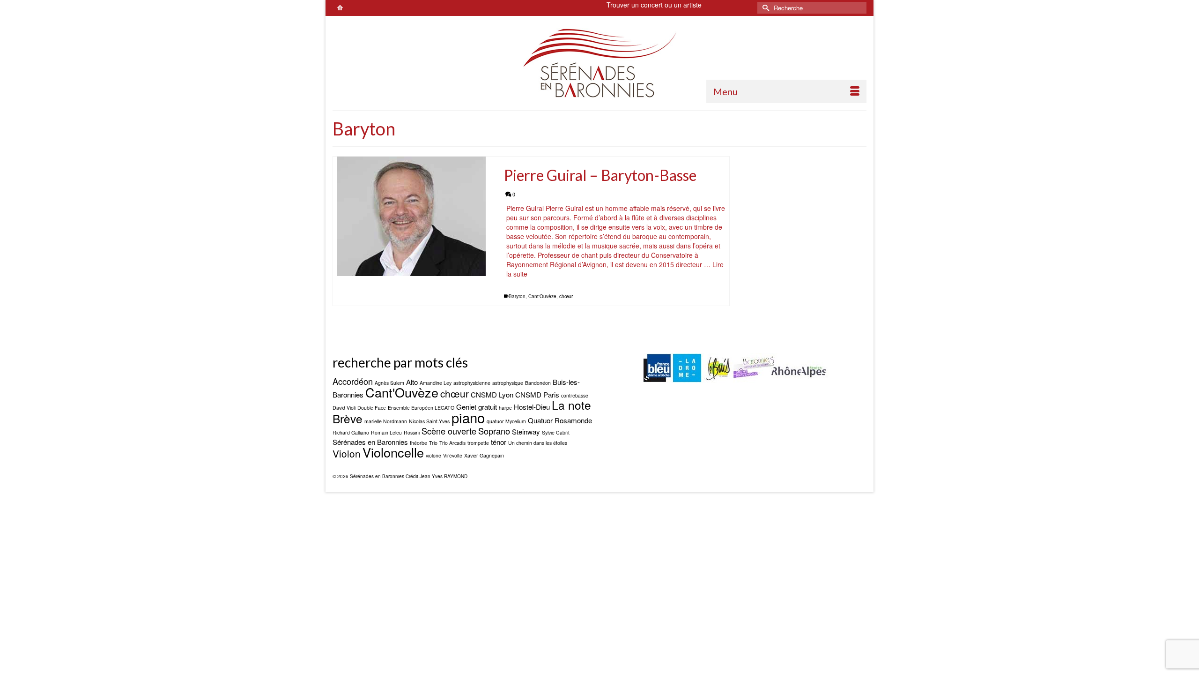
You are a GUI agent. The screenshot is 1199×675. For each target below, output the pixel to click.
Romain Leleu (386, 432)
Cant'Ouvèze (542, 296)
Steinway (526, 431)
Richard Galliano (351, 432)
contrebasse (574, 395)
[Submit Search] (764, 8)
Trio (433, 442)
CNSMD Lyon (492, 394)
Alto (412, 382)
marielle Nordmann (385, 421)
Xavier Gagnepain (484, 455)
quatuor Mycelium (506, 421)
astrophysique (507, 382)
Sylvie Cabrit (556, 432)
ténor (498, 442)
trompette (478, 442)
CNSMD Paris (537, 394)
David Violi (344, 407)
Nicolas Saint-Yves (429, 421)
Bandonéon (538, 382)
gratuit (487, 407)
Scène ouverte (449, 431)
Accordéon (353, 381)
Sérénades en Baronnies (370, 442)
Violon (347, 453)
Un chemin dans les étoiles (537, 442)
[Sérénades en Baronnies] (599, 63)
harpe (505, 407)
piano (468, 417)
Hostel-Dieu (532, 407)
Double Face (371, 407)
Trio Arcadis (452, 442)
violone (433, 455)
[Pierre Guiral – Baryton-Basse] (411, 216)
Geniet (466, 407)
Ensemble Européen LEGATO (421, 407)
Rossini (412, 432)
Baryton (517, 296)
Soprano (494, 431)
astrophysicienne (471, 382)
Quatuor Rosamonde (560, 420)
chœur (566, 296)
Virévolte (452, 455)
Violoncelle (393, 452)
